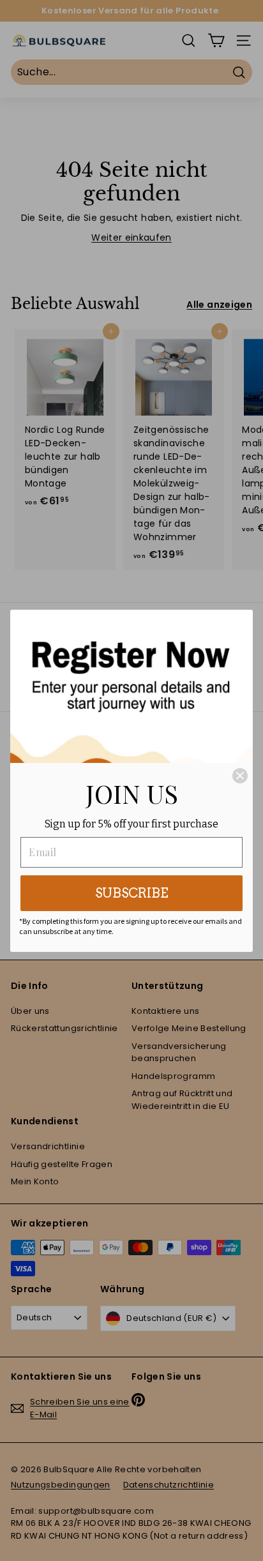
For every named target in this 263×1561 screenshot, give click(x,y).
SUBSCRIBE (132, 893)
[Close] (240, 775)
